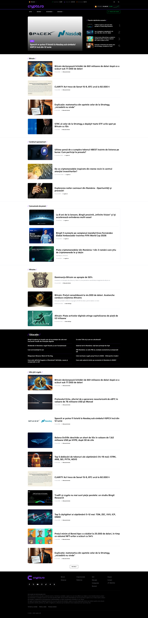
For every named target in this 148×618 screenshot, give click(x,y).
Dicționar (63, 580)
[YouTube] (37, 584)
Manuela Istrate (66, 72)
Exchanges (49, 12)
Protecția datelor (52, 607)
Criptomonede (80, 577)
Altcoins (32, 269)
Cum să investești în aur (36, 350)
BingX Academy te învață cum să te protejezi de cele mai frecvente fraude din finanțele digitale (47, 340)
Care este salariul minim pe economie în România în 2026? (96, 360)
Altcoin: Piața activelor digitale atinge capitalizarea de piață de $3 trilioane (86, 317)
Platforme (79, 580)
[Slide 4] (77, 19)
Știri (30, 12)
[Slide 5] (78, 19)
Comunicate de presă (37, 206)
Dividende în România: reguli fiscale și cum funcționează (47, 345)
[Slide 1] (71, 19)
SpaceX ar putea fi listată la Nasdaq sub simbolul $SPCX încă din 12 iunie (87, 420)
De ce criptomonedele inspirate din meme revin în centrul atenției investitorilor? (83, 170)
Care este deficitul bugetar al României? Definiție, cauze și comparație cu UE (48, 361)
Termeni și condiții (32, 607)
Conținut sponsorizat (37, 142)
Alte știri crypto (35, 372)
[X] (33, 584)
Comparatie (95, 583)
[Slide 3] (75, 19)
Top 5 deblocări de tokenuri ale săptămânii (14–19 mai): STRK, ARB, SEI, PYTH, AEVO (85, 458)
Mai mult (74, 566)
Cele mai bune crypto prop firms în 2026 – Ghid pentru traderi (97, 356)
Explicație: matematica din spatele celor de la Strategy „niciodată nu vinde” (105, 45)
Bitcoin (32, 58)
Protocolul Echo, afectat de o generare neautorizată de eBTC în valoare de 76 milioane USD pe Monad (86, 400)
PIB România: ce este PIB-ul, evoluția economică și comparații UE (97, 351)
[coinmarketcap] (54, 584)
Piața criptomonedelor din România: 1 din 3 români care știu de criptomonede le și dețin (86, 251)
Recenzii (94, 586)
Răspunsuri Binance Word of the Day (40, 356)
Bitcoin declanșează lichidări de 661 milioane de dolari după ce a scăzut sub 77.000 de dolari (87, 67)
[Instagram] (41, 584)
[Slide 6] (80, 19)
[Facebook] (29, 584)
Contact (110, 580)
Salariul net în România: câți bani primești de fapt (93, 345)
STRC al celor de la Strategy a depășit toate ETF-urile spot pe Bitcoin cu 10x (85, 125)
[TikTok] (46, 584)
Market (39, 12)
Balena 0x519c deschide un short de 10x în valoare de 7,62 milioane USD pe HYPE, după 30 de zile (55, 46)
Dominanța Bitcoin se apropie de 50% (73, 277)
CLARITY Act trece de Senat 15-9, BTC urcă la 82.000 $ (82, 86)
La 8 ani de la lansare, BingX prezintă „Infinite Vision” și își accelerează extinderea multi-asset (86, 216)
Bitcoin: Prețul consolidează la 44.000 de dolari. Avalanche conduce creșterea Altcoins (85, 296)
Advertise (112, 583)
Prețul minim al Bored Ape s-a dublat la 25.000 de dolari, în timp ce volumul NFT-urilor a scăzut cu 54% (105, 38)
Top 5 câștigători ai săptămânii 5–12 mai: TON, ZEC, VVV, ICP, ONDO (104, 32)
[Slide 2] (73, 19)
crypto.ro (67, 155)
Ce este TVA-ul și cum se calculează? (88, 339)
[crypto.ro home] (36, 6)
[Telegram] (50, 584)
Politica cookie (42, 607)
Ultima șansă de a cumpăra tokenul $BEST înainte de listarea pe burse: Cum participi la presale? (87, 151)
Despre (110, 577)
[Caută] (118, 2)
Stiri (32, 41)
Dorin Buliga (68, 303)
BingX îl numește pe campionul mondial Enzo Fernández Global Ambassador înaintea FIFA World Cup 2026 (84, 234)
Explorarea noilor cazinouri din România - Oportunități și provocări (83, 189)
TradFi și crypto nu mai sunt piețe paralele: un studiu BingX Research (104, 25)
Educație (59, 12)
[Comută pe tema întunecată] (114, 2)
